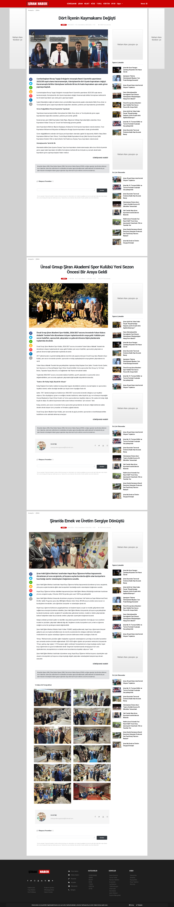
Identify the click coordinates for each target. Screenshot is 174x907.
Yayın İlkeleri (31, 890)
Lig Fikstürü (112, 884)
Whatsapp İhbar (49, 890)
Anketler (132, 877)
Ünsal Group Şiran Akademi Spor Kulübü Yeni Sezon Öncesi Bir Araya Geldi (132, 105)
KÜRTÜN (106, 4)
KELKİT (87, 4)
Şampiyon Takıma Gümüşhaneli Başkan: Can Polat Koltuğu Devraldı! (131, 78)
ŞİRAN (80, 4)
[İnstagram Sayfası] (35, 881)
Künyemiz (74, 886)
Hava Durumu (113, 875)
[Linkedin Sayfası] (42, 881)
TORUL (99, 4)
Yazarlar (73, 878)
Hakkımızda (31, 887)
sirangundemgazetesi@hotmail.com (62, 447)
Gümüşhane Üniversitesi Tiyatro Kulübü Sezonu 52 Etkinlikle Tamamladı (131, 204)
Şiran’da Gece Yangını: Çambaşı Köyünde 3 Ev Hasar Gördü (132, 70)
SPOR (113, 4)
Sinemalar (112, 888)
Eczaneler (112, 882)
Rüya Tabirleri (134, 882)
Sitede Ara (133, 875)
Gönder (102, 190)
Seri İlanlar (112, 891)
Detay (132, 905)
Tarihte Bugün (113, 886)
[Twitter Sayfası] (31, 881)
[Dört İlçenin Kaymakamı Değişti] (68, 51)
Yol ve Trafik (113, 877)
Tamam (139, 905)
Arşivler (73, 882)
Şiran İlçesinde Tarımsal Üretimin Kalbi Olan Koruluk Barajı (132, 132)
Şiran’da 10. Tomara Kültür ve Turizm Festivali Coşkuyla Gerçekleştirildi (132, 124)
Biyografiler (133, 880)
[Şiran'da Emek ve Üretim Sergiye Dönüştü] (68, 550)
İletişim (72, 890)
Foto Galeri (74, 871)
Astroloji (132, 884)
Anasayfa (31, 10)
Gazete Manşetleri (115, 895)
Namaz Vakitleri (114, 880)
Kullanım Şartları (49, 887)
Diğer (119, 4)
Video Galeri (75, 875)
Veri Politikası (32, 892)
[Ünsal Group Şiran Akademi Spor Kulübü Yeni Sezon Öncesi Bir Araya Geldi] (68, 305)
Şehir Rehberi (113, 893)
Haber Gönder (48, 892)
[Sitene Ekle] (53, 881)
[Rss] (46, 881)
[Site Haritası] (49, 881)
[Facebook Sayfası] (28, 881)
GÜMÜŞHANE (72, 4)
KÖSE (93, 4)
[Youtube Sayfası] (39, 881)
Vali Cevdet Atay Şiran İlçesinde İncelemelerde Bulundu (131, 213)
